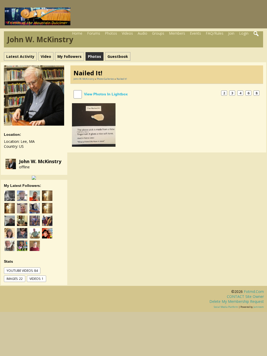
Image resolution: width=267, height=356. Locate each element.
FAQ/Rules (214, 33)
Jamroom (258, 307)
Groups (158, 33)
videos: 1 (36, 279)
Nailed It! (122, 79)
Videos (127, 33)
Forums (93, 33)
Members (177, 33)
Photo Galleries (105, 79)
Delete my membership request (236, 301)
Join (231, 33)
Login (243, 33)
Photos (111, 33)
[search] (256, 34)
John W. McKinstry (40, 161)
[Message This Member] (34, 177)
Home (77, 33)
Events (195, 33)
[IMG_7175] (94, 124)
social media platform (226, 307)
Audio (142, 33)
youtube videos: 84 (22, 270)
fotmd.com (254, 291)
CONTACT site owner (245, 296)
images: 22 (15, 279)
